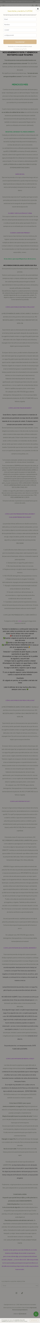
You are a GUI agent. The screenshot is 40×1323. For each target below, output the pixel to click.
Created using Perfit (20, 49)
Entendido (34, 1320)
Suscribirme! (20, 42)
